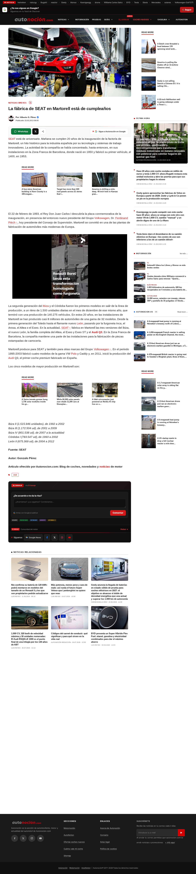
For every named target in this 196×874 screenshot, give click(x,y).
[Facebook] (14, 838)
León (80, 323)
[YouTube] (40, 838)
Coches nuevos (141, 20)
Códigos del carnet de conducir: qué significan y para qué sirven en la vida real (69, 636)
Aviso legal (105, 842)
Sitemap (67, 856)
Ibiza (46, 305)
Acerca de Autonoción (110, 828)
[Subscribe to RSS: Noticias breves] (30, 102)
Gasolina (162, 20)
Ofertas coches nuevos (74, 842)
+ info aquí (170, 842)
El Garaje (124, 20)
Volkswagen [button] (101, 349)
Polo (74, 353)
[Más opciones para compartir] (43, 131)
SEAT (11, 138)
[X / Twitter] (23, 838)
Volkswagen (101, 218)
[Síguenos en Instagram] (62, 537)
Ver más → (184, 253)
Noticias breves (17, 103)
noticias (104, 466)
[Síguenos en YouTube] (69, 537)
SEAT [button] (65, 327)
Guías (107, 20)
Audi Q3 (97, 332)
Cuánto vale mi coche (73, 849)
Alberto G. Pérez (28, 117)
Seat (15, 475)
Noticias (62, 20)
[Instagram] (31, 838)
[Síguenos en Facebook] (47, 537)
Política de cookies (108, 849)
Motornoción (82, 20)
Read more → (182, 312)
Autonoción (63, 868)
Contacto (104, 835)
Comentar (118, 512)
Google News (35, 537)
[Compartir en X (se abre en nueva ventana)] (35, 131)
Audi (11, 357)
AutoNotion (182, 20)
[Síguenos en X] (54, 537)
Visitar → (124, 529)
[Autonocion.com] (34, 19)
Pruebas (96, 20)
